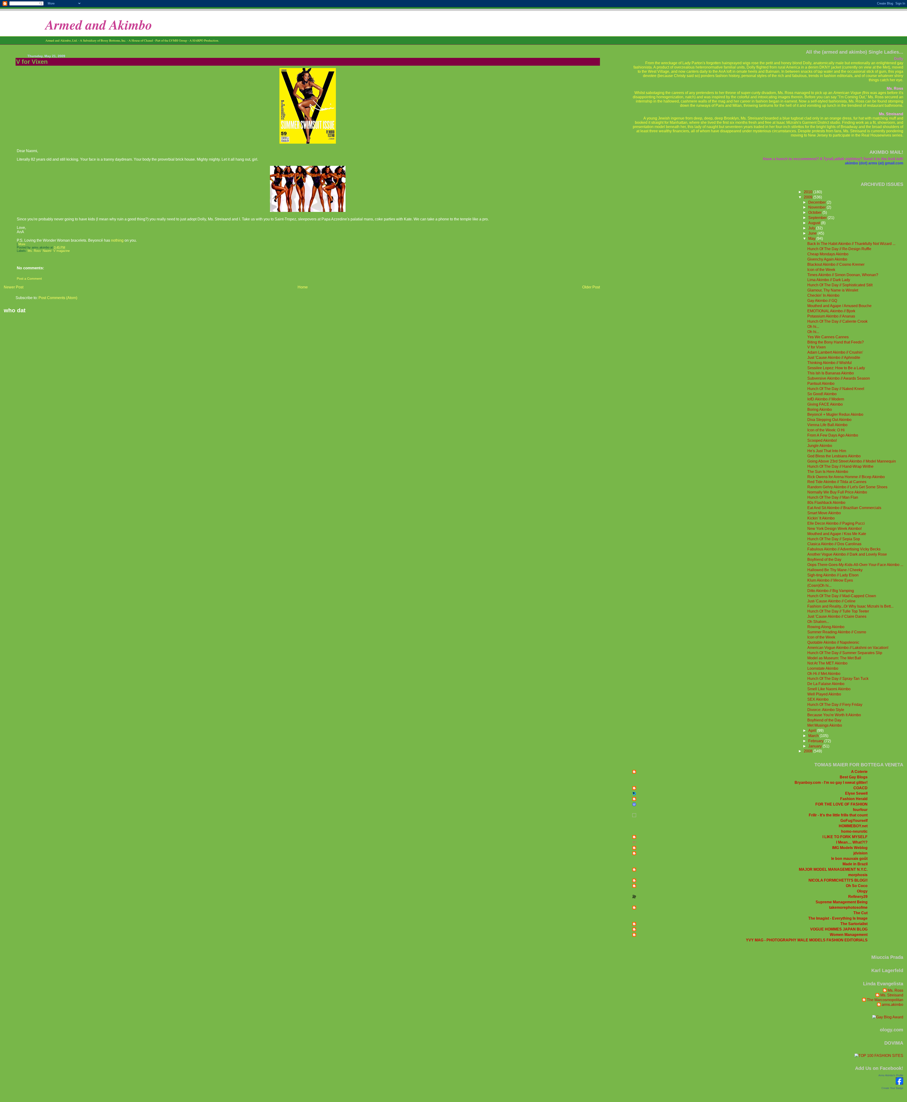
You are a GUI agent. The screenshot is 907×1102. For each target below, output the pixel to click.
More (21, 244)
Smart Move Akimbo (824, 513)
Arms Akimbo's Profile (890, 1075)
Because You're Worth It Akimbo (834, 715)
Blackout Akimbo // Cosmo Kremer (835, 264)
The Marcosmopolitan (885, 1000)
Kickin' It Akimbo (821, 518)
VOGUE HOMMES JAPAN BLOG (839, 929)
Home (303, 287)
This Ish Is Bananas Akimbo (830, 373)
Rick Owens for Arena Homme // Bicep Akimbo (846, 477)
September (818, 218)
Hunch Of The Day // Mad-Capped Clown (841, 596)
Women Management (849, 935)
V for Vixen (32, 61)
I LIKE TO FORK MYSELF (845, 837)
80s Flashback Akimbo (826, 503)
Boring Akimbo (819, 409)
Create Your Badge (892, 1088)
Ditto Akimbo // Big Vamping (830, 591)
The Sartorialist (854, 924)
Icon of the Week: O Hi (826, 430)
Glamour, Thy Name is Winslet (832, 290)
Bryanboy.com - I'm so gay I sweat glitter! (831, 782)
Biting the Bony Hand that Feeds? (835, 342)
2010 (808, 192)
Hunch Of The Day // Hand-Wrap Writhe (840, 466)
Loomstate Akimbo (822, 668)
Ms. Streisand (891, 995)
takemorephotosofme (848, 907)
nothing (117, 240)
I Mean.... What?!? (852, 842)
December (817, 202)
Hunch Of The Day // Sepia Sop (833, 539)
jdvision (860, 853)
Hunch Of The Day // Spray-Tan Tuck (837, 679)
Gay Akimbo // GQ (822, 301)
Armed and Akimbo (98, 24)
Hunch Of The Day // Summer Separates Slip (844, 653)
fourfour (860, 810)
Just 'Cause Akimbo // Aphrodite (833, 358)
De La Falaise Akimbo (825, 684)
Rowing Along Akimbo (825, 627)
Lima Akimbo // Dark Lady (828, 280)
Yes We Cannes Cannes (828, 337)
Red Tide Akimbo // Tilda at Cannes (836, 482)
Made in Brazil (855, 864)
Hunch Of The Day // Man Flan (832, 497)
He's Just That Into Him (826, 451)
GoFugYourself (854, 821)
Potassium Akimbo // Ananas (831, 316)
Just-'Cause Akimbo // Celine (831, 601)
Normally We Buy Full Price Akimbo (837, 492)
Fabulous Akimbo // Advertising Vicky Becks (844, 549)
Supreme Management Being (842, 902)
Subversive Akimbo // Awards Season (838, 378)
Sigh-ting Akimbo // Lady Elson (833, 575)
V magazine (61, 251)
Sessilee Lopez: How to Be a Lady (836, 368)
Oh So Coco (857, 886)
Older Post (591, 287)
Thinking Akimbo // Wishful (829, 363)
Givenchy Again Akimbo (827, 259)
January (815, 746)
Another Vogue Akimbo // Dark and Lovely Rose (847, 554)
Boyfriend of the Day (824, 559)
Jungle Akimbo (819, 446)
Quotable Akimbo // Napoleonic (833, 642)
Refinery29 (858, 897)
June (812, 233)
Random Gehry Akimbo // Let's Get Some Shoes (847, 487)
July (812, 228)
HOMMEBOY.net (853, 826)
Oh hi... (813, 327)
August (814, 223)
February (816, 741)
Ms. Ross (34, 251)
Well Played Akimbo (824, 694)
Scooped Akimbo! (822, 440)
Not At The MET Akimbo (827, 663)
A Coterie (859, 772)
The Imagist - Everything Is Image (838, 918)
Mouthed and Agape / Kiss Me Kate (836, 534)
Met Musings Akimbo (824, 725)
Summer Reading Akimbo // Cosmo (836, 632)
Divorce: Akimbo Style (825, 710)
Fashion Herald (854, 799)
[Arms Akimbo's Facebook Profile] (899, 1083)
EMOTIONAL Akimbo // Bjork (831, 311)
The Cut (860, 913)
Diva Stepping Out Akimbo (829, 420)
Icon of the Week (821, 270)
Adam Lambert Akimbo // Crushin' (835, 352)
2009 (808, 197)
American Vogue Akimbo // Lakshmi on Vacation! (847, 648)
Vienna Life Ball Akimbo (827, 425)
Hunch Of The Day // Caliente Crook (837, 321)
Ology (862, 891)
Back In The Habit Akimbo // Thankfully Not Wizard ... (851, 244)
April (812, 731)
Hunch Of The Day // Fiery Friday (834, 705)
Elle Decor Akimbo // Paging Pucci (836, 523)
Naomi (47, 251)
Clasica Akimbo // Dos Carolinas (834, 544)
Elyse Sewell (856, 793)
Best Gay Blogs (854, 777)
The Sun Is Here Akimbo (827, 472)
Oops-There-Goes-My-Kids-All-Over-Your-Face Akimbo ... (855, 565)
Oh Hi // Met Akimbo (823, 674)
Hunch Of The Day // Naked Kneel (835, 389)
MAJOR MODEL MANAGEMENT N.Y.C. (833, 869)
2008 (808, 751)
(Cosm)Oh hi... (819, 585)
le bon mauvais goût (849, 859)
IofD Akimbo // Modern (825, 399)
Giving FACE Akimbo (825, 404)
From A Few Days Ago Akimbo (832, 435)
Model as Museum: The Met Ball (834, 658)
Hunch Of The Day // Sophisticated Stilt (840, 285)
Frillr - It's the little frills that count (838, 815)
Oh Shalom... (818, 622)
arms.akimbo (892, 1005)
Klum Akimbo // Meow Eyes (830, 580)
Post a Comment (29, 278)
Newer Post (13, 287)
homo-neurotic (854, 831)
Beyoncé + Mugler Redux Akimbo (835, 414)
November (817, 207)
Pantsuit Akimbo (820, 384)
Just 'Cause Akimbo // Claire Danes (836, 616)
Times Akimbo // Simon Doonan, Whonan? (842, 275)
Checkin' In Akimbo (823, 295)
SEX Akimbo (818, 699)
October (815, 212)
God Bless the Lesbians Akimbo (834, 456)
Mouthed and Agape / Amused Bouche (839, 306)
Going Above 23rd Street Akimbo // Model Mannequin (851, 461)
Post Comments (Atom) (58, 298)
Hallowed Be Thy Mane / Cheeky (835, 570)
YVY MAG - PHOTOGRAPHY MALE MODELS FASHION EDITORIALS (807, 940)
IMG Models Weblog (850, 848)
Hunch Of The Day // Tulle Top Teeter (838, 611)
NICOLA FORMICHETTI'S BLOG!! (838, 880)
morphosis (858, 875)
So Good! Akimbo (822, 394)
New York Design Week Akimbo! (834, 529)
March (814, 736)
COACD (860, 788)
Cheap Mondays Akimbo (827, 254)
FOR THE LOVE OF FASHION (841, 804)
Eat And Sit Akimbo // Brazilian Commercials (844, 508)
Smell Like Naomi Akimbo (829, 689)
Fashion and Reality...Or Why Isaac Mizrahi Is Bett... (850, 606)
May (812, 238)
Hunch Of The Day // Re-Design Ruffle (839, 249)
